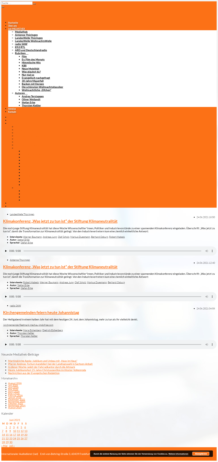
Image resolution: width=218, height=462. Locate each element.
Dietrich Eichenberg (52, 330)
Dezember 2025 (16, 399)
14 (3, 434)
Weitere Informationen (178, 453)
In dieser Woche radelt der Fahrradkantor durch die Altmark (41, 366)
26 (22, 438)
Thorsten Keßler (31, 105)
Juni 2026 (13, 387)
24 (14, 438)
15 (7, 434)
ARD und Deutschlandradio (31, 50)
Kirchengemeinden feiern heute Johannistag (41, 312)
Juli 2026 (13, 385)
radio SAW (21, 44)
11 (18, 430)
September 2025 (17, 405)
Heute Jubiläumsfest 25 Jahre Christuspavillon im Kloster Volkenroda (47, 370)
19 (22, 434)
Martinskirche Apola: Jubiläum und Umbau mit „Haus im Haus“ (42, 360)
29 (7, 442)
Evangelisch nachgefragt (36, 77)
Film (24, 56)
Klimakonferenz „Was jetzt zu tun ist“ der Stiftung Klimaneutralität (60, 221)
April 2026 (14, 391)
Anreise (12, 108)
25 (18, 438)
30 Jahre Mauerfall (33, 80)
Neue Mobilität (30, 68)
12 (22, 430)
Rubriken (20, 53)
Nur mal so (28, 74)
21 (3, 438)
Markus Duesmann (80, 236)
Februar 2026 (15, 395)
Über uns (12, 25)
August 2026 (15, 383)
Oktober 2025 (15, 403)
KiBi (24, 65)
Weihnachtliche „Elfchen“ (36, 90)
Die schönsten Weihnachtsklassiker (42, 86)
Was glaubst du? (31, 71)
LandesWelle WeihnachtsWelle (33, 40)
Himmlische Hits (31, 62)
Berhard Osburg (99, 236)
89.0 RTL (20, 47)
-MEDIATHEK (16, 28)
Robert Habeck (117, 236)
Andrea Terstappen (33, 96)
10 (14, 430)
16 (10, 434)
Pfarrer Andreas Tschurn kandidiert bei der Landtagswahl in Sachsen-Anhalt (50, 363)
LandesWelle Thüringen (29, 37)
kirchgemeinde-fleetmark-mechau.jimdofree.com (28, 324)
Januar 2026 (14, 397)
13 (25, 430)
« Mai (4, 445)
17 (14, 434)
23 (10, 438)
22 (7, 438)
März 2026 (14, 393)
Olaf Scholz (63, 236)
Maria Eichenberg (32, 330)
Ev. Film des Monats (33, 59)
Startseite (13, 22)
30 (10, 442)
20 (25, 434)
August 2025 (15, 407)
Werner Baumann (32, 236)
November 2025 (16, 401)
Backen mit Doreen (33, 83)
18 (18, 434)
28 (3, 442)
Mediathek (21, 31)
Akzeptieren (201, 453)
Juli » (12, 445)
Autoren (20, 93)
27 (25, 438)
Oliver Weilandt (31, 99)
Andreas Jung (50, 236)
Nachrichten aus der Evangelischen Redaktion (33, 373)
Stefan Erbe (28, 102)
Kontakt (12, 111)
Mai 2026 (13, 389)
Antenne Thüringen (26, 34)
